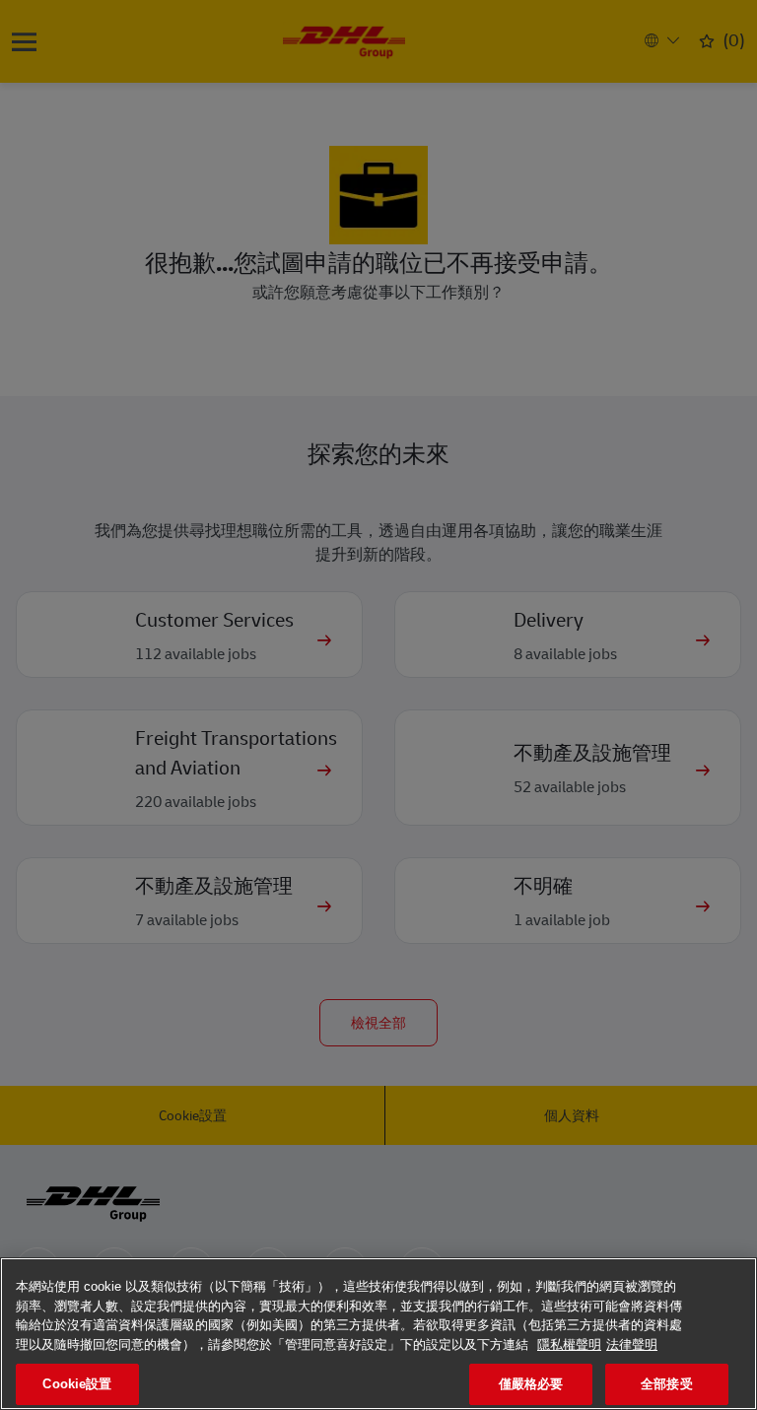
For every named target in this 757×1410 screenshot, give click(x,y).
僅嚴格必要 (531, 1383)
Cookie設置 (76, 1383)
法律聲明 (631, 1344)
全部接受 (667, 1383)
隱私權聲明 (569, 1344)
